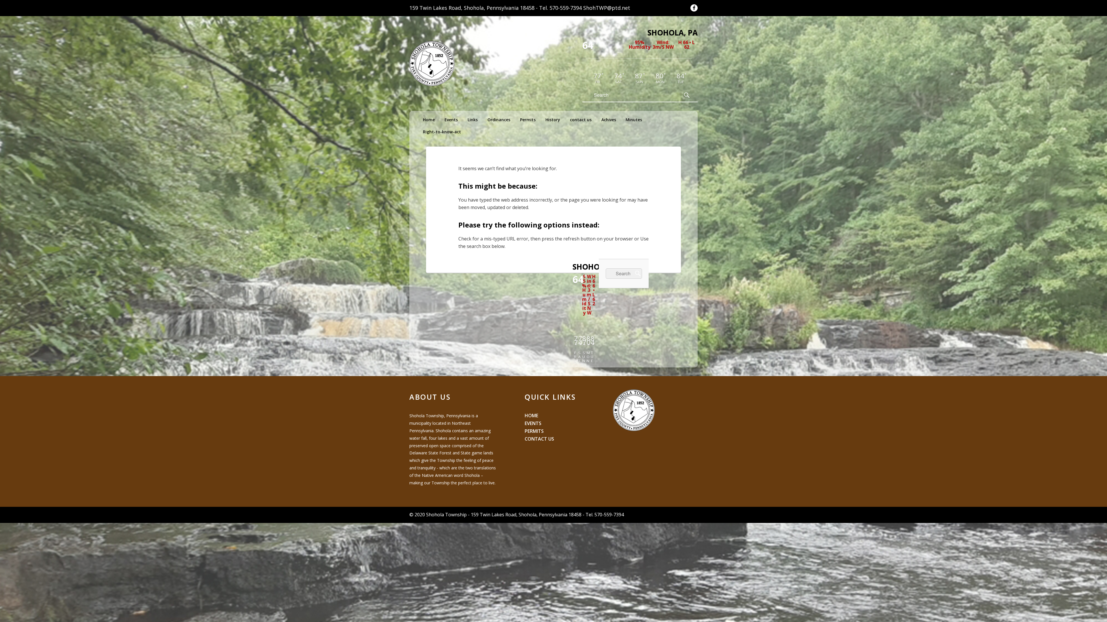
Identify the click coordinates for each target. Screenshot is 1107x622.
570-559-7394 (565, 7)
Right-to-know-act (442, 131)
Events (451, 119)
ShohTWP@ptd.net (606, 7)
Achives (608, 119)
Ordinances (498, 119)
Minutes (634, 119)
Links (473, 119)
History (552, 119)
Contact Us (539, 439)
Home (429, 119)
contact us (581, 119)
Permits (528, 119)
